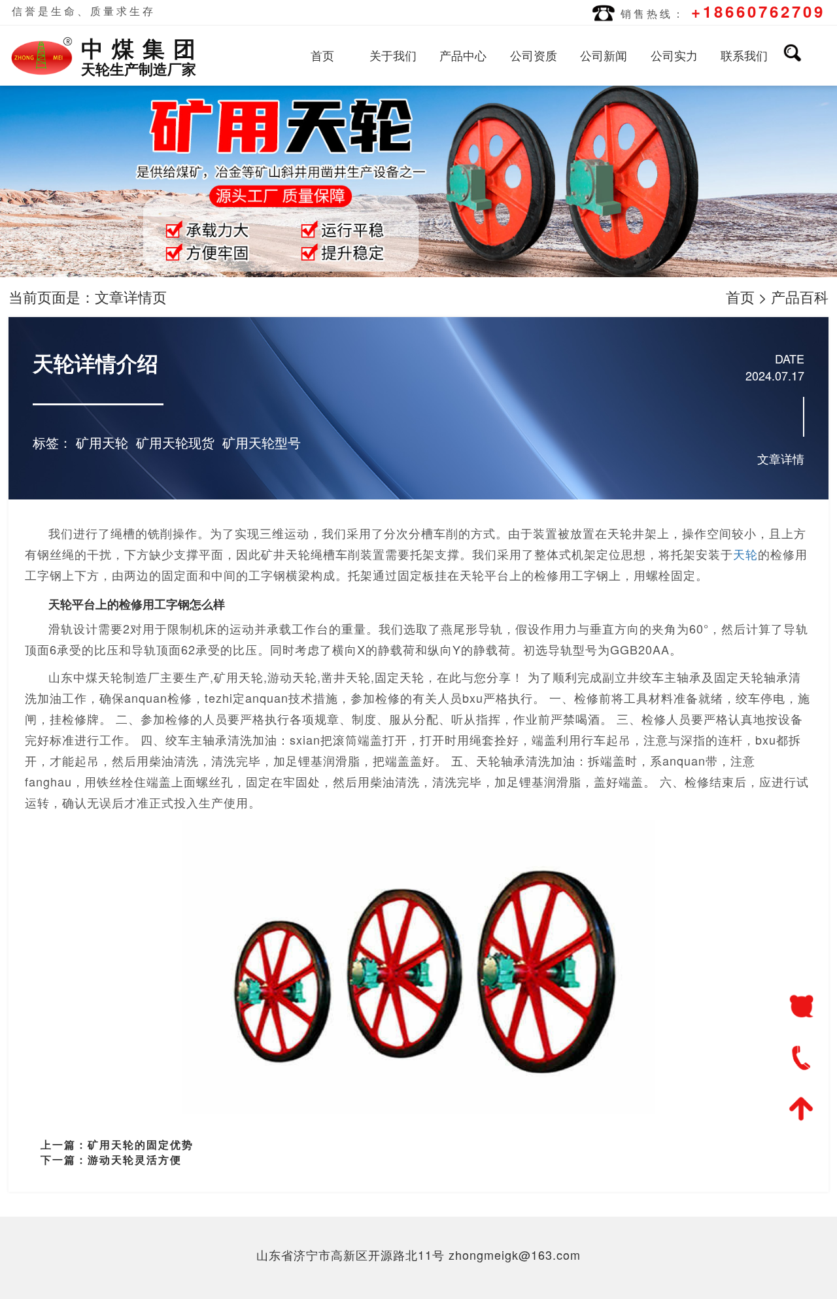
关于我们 (393, 54)
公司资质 (533, 54)
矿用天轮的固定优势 (141, 1144)
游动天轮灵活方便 (135, 1159)
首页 (322, 54)
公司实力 (674, 54)
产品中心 (463, 54)
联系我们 (744, 54)
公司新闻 (603, 54)
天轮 (745, 553)
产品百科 (799, 296)
